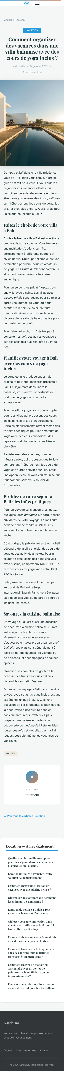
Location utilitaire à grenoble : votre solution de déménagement (30, 875)
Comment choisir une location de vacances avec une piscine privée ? (29, 887)
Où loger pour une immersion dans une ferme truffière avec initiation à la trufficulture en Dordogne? (31, 925)
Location (20, 19)
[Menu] (37, 3)
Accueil (8, 19)
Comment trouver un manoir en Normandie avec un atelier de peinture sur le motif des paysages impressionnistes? (29, 970)
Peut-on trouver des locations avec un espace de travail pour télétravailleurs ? (31, 988)
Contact (44, 1050)
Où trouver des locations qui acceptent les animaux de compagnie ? (32, 899)
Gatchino (11, 1022)
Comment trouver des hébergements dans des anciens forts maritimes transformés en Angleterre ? (31, 952)
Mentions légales (26, 1050)
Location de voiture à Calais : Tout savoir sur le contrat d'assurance (29, 911)
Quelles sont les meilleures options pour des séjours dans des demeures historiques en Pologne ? (30, 862)
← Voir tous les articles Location (24, 816)
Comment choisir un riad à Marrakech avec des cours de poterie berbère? (32, 939)
